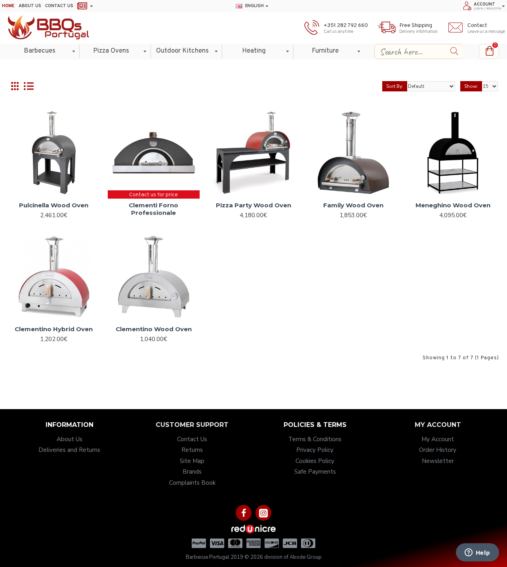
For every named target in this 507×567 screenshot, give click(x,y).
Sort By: (394, 86)
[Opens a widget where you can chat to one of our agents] (477, 553)
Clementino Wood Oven (154, 329)
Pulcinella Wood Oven (53, 205)
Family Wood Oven (353, 205)
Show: (471, 86)
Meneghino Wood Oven (453, 205)
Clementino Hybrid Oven (54, 329)
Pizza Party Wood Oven (253, 205)
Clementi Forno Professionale (153, 209)
